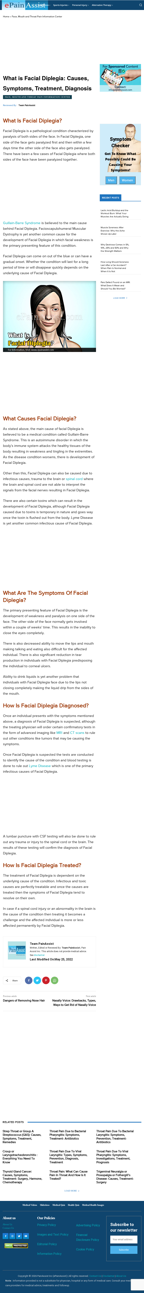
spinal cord (74, 479)
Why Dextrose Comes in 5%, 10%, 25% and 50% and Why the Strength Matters (115, 248)
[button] (140, 4)
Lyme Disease (40, 766)
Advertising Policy (88, 1225)
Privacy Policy (46, 1225)
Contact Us (8, 1228)
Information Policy (49, 1254)
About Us (7, 1224)
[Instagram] (12, 1236)
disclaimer (39, 955)
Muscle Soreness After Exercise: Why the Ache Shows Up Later (113, 231)
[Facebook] (28, 980)
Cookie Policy (85, 1249)
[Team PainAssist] (17, 952)
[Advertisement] (49, 46)
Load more (119, 298)
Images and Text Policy (52, 1234)
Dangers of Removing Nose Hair (24, 1000)
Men (111, 180)
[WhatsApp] (54, 980)
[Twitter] (37, 980)
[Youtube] (26, 1236)
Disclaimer (108, 1276)
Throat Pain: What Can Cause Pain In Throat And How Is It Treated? (69, 1175)
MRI (59, 733)
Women (127, 180)
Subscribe (124, 1250)
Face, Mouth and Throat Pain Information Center (37, 16)
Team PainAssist (27, 105)
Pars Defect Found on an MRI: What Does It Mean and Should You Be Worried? (115, 285)
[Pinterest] (46, 980)
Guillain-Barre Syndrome (21, 223)
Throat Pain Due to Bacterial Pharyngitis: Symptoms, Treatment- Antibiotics (68, 1135)
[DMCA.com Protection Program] (15, 1247)
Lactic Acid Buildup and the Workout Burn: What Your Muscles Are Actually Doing (114, 213)
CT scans (77, 733)
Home (6, 16)
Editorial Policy (47, 1244)
